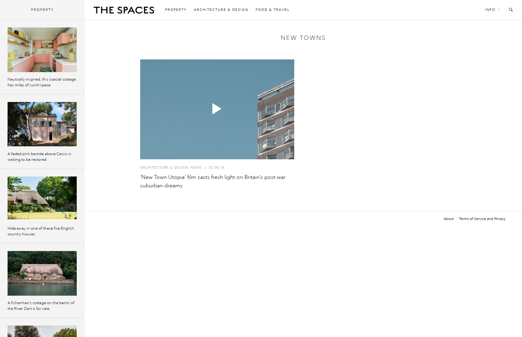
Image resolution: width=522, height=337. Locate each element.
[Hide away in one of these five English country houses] (42, 198)
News (196, 168)
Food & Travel (273, 10)
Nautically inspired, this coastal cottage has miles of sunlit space (42, 82)
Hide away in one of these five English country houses (41, 231)
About (448, 219)
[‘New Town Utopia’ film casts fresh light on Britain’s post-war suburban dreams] (217, 109)
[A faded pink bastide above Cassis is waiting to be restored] (42, 124)
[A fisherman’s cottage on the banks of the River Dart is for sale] (42, 273)
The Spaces (124, 11)
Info (490, 10)
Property (176, 10)
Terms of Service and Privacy (482, 219)
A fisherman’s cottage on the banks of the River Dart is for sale (41, 305)
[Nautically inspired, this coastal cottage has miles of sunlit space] (42, 49)
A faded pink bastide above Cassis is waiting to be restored (39, 156)
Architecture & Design (221, 10)
